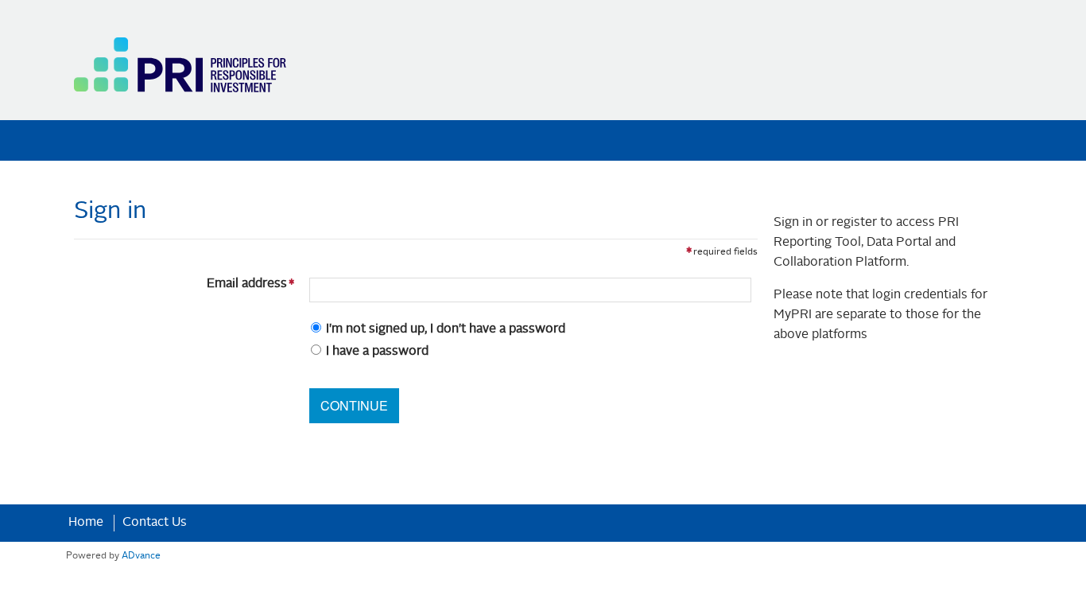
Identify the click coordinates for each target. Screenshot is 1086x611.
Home (85, 522)
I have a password (377, 351)
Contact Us (154, 522)
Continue (354, 405)
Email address (183, 284)
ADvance (141, 556)
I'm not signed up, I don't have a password (445, 329)
